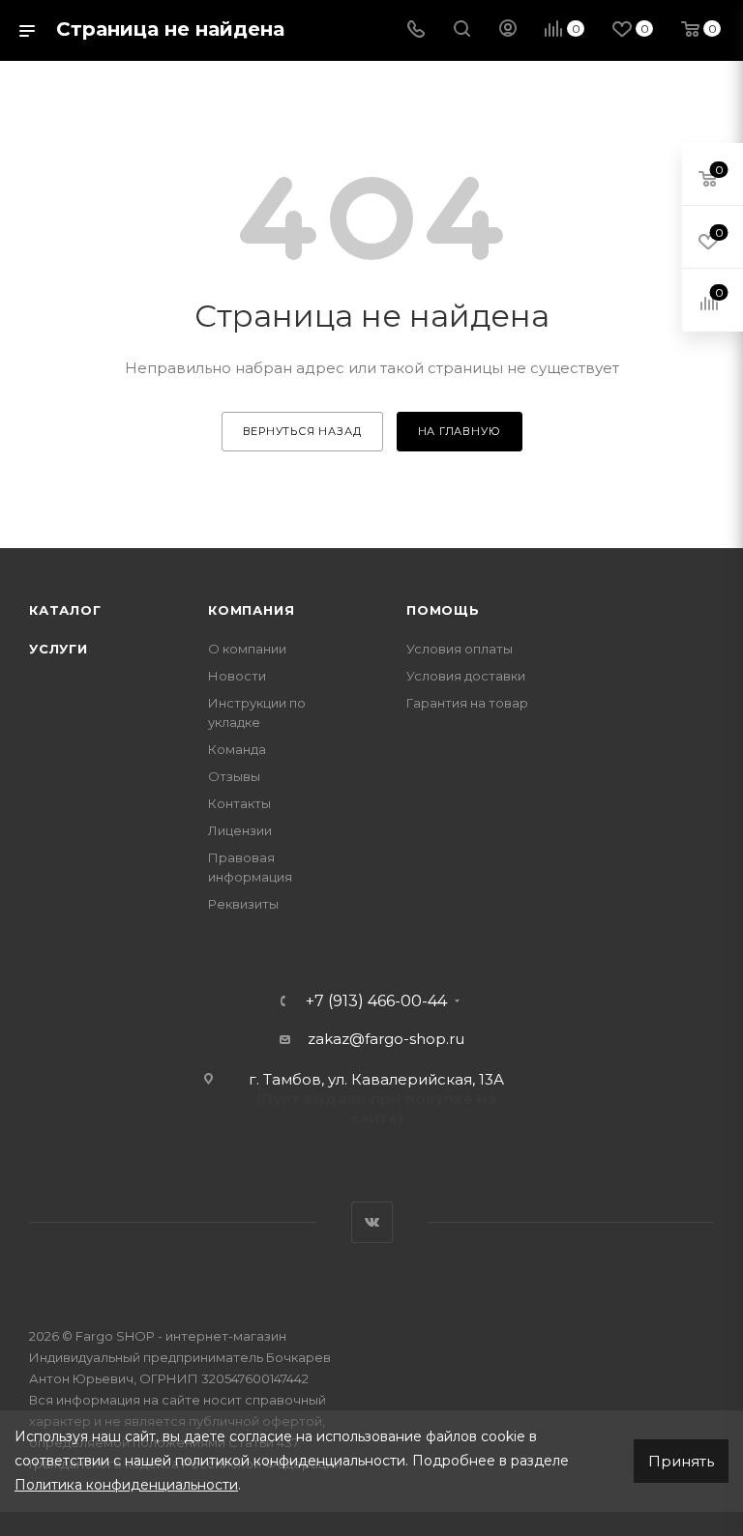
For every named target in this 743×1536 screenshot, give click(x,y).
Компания (251, 610)
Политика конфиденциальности (126, 1484)
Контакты (239, 803)
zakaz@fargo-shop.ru (386, 1038)
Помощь (443, 610)
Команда (237, 749)
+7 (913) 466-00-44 (376, 1001)
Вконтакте (372, 1222)
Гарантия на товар (467, 702)
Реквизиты (243, 904)
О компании (247, 648)
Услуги (58, 648)
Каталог (65, 610)
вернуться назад (302, 431)
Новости (237, 675)
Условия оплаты (459, 648)
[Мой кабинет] (508, 30)
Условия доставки (465, 675)
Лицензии (240, 830)
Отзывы (234, 776)
